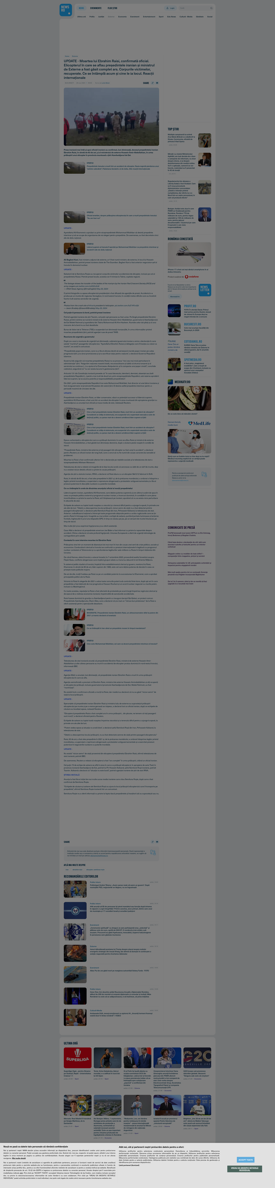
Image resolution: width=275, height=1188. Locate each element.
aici (21, 1173)
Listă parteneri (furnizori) (129, 1165)
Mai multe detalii (19, 1158)
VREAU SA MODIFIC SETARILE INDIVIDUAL (244, 1168)
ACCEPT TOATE (246, 1159)
